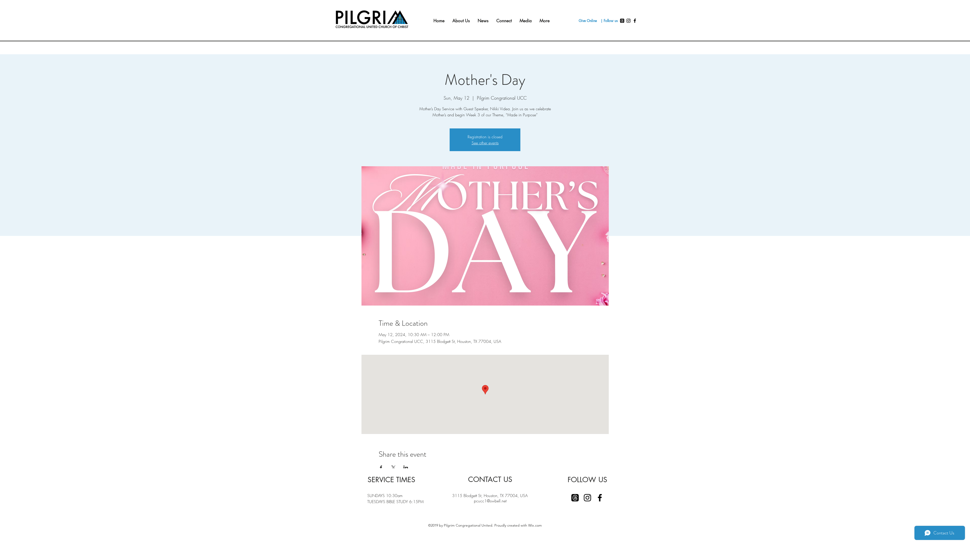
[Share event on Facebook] (381, 468)
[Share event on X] (393, 468)
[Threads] (622, 20)
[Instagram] (628, 20)
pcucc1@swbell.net (490, 501)
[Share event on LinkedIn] (405, 468)
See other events (485, 143)
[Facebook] (635, 20)
